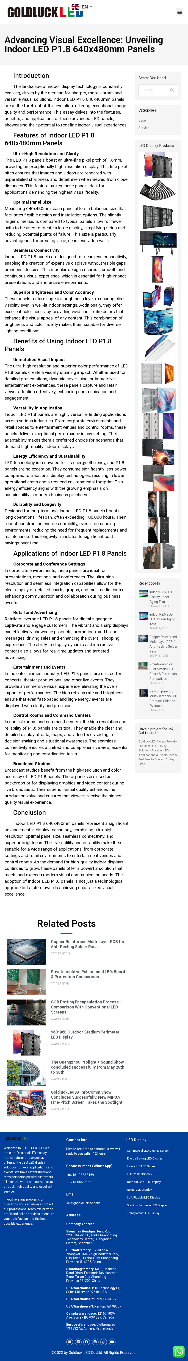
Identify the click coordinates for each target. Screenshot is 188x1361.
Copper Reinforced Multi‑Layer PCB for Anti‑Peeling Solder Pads (87, 944)
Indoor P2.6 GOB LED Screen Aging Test (162, 619)
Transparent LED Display (143, 1213)
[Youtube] (112, 1342)
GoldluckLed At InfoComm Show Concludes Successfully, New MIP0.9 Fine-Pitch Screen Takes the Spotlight (86, 1097)
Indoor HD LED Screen (141, 1166)
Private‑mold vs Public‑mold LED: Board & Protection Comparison (88, 974)
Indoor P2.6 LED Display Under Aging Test (160, 597)
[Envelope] (69, 1342)
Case (142, 120)
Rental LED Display (139, 1189)
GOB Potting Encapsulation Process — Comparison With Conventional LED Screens (87, 1007)
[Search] (172, 90)
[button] (179, 12)
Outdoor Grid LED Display (144, 1182)
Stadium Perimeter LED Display (147, 1205)
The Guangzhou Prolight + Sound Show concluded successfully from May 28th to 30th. (87, 1067)
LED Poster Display (139, 1174)
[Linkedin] (78, 1342)
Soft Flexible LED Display (143, 1197)
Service (143, 128)
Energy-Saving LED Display (144, 1158)
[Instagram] (95, 1342)
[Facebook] (86, 1342)
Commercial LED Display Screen (148, 1150)
